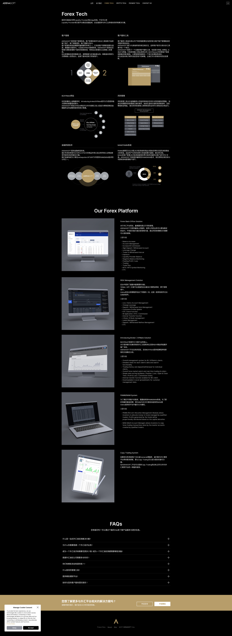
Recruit (110, 627)
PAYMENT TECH (134, 3)
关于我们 (99, 3)
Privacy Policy (101, 627)
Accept (31, 628)
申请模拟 (162, 604)
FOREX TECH (109, 3)
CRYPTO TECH (121, 3)
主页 (91, 3)
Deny (14, 628)
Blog (115, 627)
